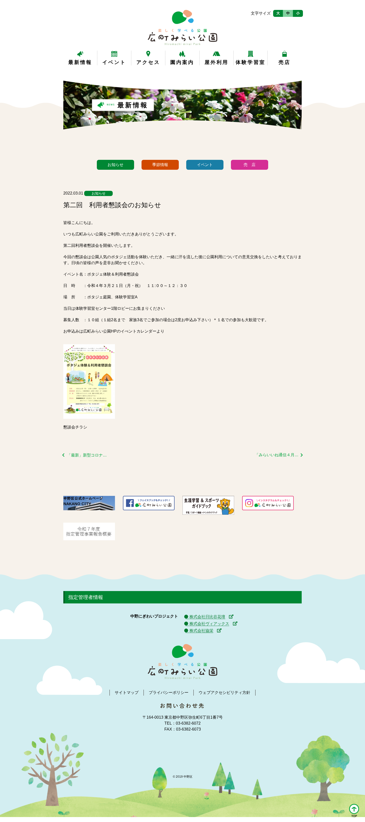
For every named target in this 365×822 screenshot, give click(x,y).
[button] (354, 811)
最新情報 (80, 62)
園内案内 (182, 62)
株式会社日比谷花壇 (207, 617)
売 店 (250, 165)
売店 (285, 62)
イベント (114, 62)
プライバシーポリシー (168, 692)
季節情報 (160, 165)
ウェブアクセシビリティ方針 (224, 692)
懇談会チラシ (75, 427)
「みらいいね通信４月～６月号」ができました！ (279, 455)
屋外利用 (216, 62)
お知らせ (115, 165)
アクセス (148, 62)
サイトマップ (127, 692)
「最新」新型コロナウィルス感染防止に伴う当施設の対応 (88, 455)
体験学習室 (250, 62)
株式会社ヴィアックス (209, 624)
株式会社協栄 (201, 630)
